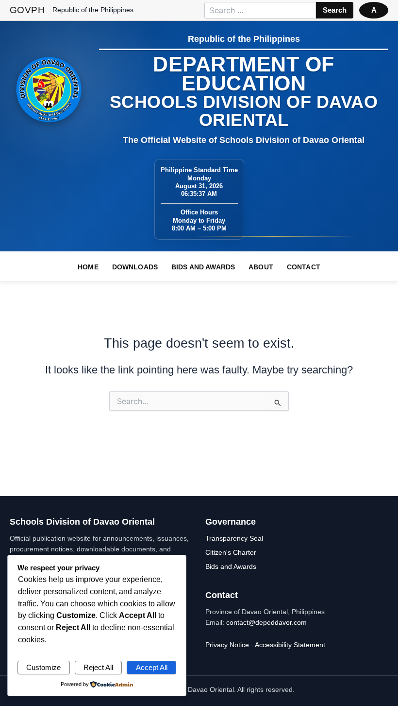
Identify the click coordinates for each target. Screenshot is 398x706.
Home (88, 267)
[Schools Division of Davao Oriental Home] (48, 89)
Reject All (98, 667)
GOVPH (27, 10)
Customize (43, 667)
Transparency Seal (234, 538)
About (261, 267)
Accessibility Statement (290, 645)
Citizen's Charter (230, 552)
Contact (303, 267)
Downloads (135, 267)
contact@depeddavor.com (266, 622)
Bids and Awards (203, 267)
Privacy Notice (227, 645)
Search (335, 10)
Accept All (151, 667)
